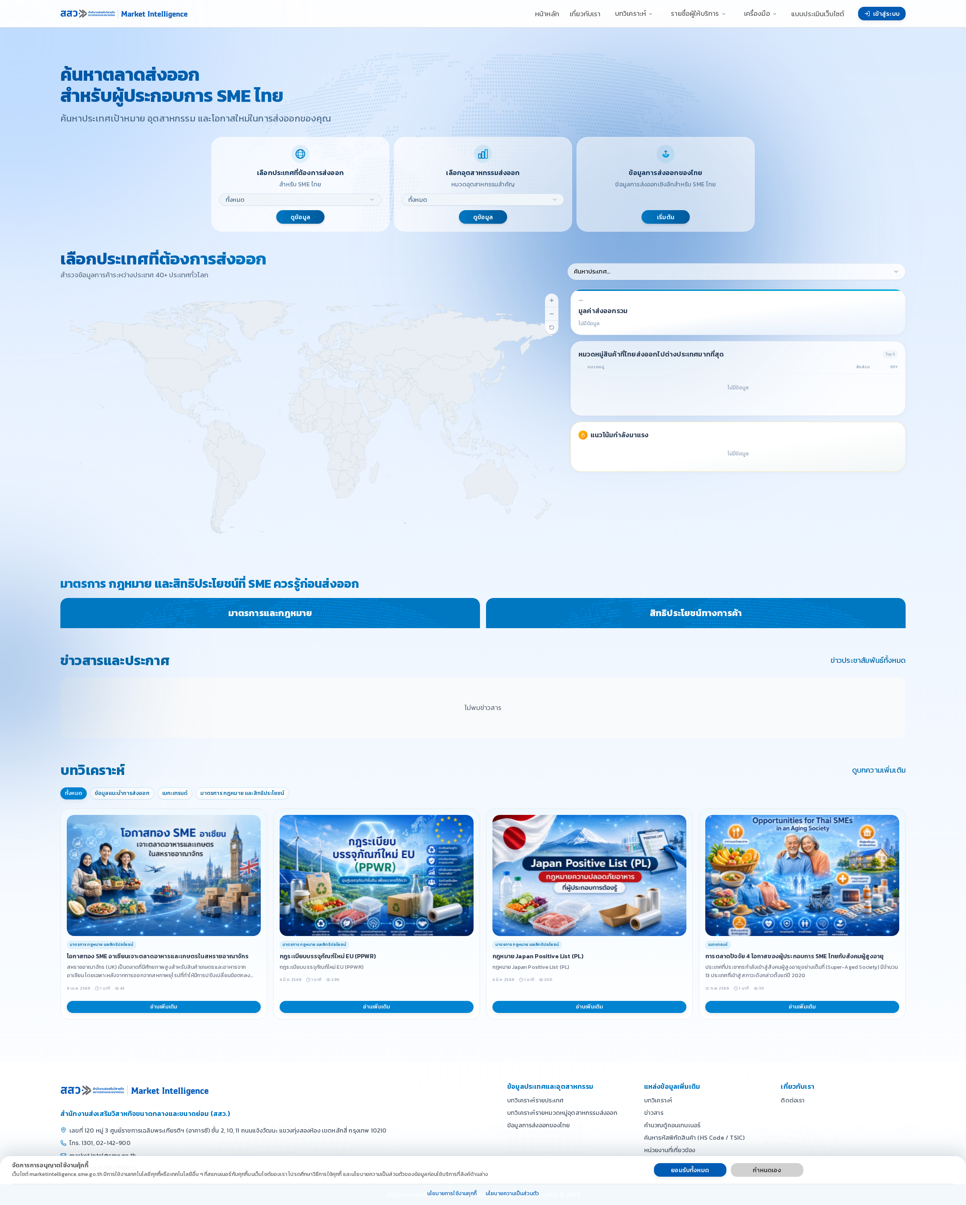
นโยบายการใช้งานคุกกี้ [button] (452, 1193)
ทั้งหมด (73, 793)
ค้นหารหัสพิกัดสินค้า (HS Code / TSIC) (694, 1137)
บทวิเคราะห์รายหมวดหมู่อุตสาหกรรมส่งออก (562, 1112)
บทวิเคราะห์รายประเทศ (535, 1100)
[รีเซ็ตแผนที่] (551, 327)
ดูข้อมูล (300, 216)
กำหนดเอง (767, 1169)
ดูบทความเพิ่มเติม (879, 770)
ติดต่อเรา (792, 1100)
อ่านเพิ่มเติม (164, 1007)
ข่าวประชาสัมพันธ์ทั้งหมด (868, 660)
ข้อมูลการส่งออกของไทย (538, 1125)
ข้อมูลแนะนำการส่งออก (122, 793)
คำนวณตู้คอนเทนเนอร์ (672, 1125)
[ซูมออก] (551, 314)
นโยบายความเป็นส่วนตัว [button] (512, 1193)
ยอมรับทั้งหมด (690, 1169)
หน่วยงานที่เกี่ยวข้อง (669, 1149)
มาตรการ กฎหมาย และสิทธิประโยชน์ (242, 793)
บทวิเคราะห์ (658, 1100)
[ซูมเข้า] (551, 300)
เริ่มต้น (665, 216)
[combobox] (300, 200)
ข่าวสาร (653, 1112)
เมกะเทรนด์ (175, 793)
